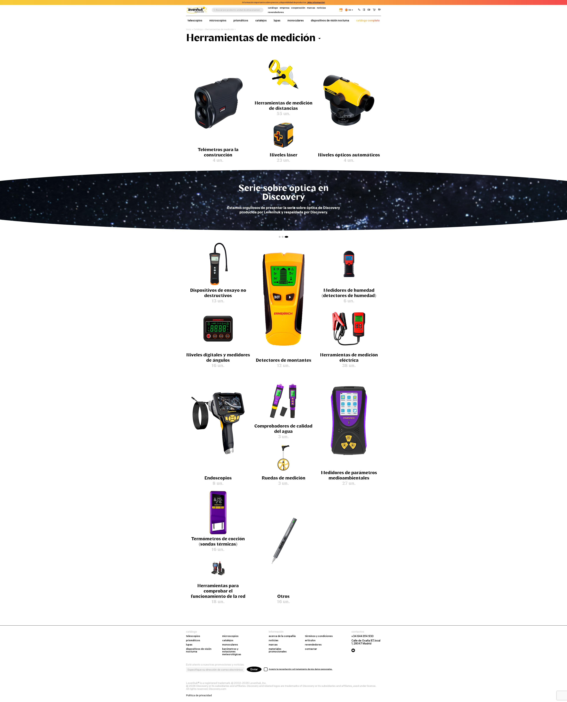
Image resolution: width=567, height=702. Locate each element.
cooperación (298, 7)
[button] (359, 10)
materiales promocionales (278, 650)
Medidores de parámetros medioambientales (349, 475)
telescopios (195, 20)
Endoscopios (218, 478)
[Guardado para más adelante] (364, 10)
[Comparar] (369, 10)
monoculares (295, 20)
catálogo (273, 7)
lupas (277, 20)
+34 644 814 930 (362, 636)
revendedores (276, 12)
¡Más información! (316, 2)
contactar (311, 649)
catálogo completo (368, 20)
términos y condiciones (319, 636)
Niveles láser (283, 155)
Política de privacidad (199, 695)
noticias (321, 7)
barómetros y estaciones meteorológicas (231, 652)
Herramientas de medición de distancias (283, 105)
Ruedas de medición (283, 478)
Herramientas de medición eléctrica (349, 357)
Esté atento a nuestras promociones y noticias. (215, 664)
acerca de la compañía (282, 636)
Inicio (188, 29)
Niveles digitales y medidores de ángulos (218, 357)
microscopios (217, 20)
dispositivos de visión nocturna (330, 20)
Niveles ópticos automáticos (349, 155)
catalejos (261, 20)
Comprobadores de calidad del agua (283, 428)
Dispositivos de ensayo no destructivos (218, 292)
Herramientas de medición (219, 29)
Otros (283, 596)
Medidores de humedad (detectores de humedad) (349, 292)
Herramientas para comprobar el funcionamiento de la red (218, 591)
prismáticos (240, 20)
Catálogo (198, 29)
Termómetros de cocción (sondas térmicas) (218, 541)
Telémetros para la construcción (218, 152)
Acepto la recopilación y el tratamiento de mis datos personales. (301, 669)
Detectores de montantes (283, 360)
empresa (284, 7)
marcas (311, 7)
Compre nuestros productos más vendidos (283, 192)
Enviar (254, 669)
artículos (310, 640)
